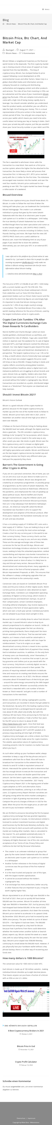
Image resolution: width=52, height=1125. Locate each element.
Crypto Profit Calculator (26, 1061)
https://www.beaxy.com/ (12, 724)
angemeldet (16, 1086)
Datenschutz (21, 1118)
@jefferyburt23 (28, 262)
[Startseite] (3, 24)
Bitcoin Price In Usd (26, 1046)
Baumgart (10, 50)
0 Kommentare (28, 53)
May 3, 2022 (37, 274)
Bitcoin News (11, 53)
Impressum (31, 1118)
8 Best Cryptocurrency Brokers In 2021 (26, 1030)
